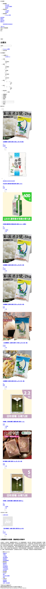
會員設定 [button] (10, 24)
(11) (7, 56)
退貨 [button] (8, 24)
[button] (23, 8)
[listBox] (23, 106)
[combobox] (23, 43)
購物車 (1, 18)
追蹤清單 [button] (5, 24)
